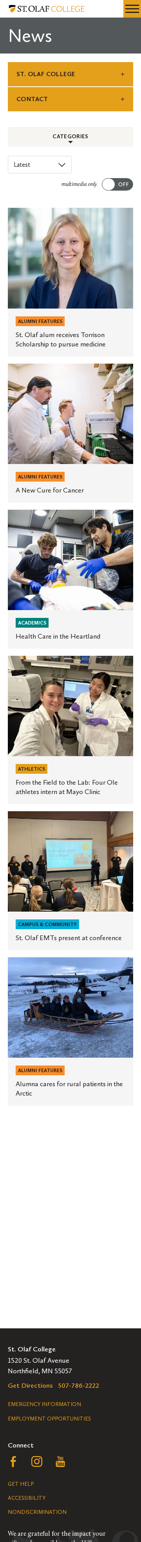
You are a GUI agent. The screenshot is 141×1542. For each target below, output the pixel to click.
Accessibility (26, 1498)
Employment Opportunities (49, 1418)
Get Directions (30, 1385)
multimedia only (79, 184)
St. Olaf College (45, 74)
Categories (70, 136)
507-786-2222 (78, 1385)
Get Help (21, 1484)
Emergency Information (44, 1404)
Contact (32, 99)
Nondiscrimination (37, 1512)
